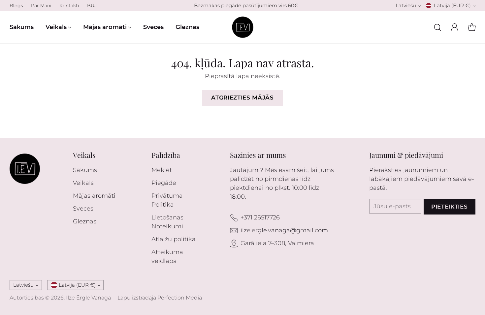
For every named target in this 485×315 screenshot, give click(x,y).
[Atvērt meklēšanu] (437, 27)
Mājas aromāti (94, 195)
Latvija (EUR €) (452, 6)
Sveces (83, 208)
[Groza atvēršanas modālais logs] (472, 27)
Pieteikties (449, 206)
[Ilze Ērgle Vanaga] (242, 27)
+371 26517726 (260, 217)
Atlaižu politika (173, 239)
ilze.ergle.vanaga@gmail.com (284, 230)
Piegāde (163, 182)
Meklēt (161, 170)
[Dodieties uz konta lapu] (454, 27)
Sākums (85, 170)
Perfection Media (179, 298)
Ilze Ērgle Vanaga (88, 298)
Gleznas (84, 221)
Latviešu (406, 6)
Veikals (83, 182)
